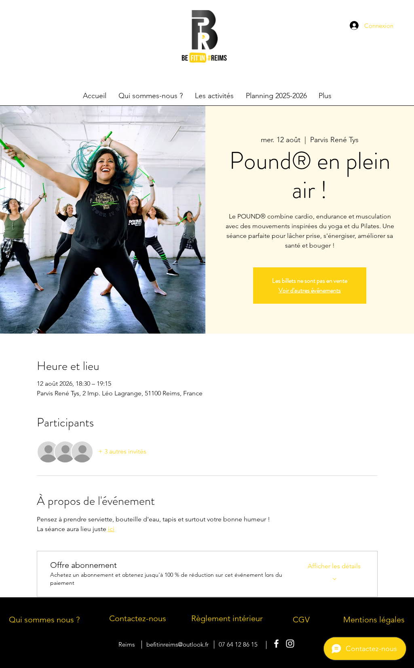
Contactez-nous (137, 618)
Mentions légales (374, 619)
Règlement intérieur (227, 618)
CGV (301, 619)
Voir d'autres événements (310, 290)
